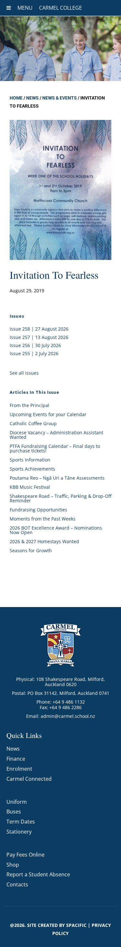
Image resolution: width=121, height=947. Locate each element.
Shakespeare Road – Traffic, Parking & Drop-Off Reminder (60, 498)
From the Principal (29, 405)
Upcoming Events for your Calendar (48, 414)
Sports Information (30, 460)
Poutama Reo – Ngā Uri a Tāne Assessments (57, 478)
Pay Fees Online (25, 854)
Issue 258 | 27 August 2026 (39, 329)
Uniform (16, 801)
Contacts (17, 884)
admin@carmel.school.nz (68, 716)
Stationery (19, 831)
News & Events (59, 97)
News (32, 97)
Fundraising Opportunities (38, 510)
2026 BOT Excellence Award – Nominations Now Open (56, 530)
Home (16, 97)
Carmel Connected (29, 778)
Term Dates (20, 821)
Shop (12, 864)
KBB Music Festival (30, 487)
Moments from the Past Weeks (43, 519)
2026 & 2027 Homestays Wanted (44, 541)
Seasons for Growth (31, 550)
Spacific (76, 925)
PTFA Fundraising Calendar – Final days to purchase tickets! (55, 448)
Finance (15, 758)
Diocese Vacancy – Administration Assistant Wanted (56, 434)
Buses (13, 811)
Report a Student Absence (38, 874)
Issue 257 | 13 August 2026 (39, 337)
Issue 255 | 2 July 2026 (34, 353)
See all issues (24, 373)
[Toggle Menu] (8, 8)
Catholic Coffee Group (33, 423)
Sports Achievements (32, 469)
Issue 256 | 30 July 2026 (35, 345)
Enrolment (19, 768)
